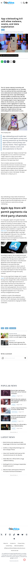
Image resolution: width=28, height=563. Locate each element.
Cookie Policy (9, 545)
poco (13, 404)
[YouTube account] (18, 534)
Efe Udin (6, 31)
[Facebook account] (6, 534)
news (2, 278)
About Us (6, 543)
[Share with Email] (11, 61)
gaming (14, 421)
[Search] (21, 3)
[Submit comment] (25, 358)
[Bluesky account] (22, 534)
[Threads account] (26, 534)
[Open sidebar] (1, 3)
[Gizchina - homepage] (8, 2)
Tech (2, 328)
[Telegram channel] (14, 539)
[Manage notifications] (24, 560)
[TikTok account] (14, 534)
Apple (3, 29)
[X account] (1, 534)
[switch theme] (24, 3)
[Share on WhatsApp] (2, 61)
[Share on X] (8, 61)
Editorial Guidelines (19, 545)
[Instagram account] (10, 534)
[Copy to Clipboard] (14, 61)
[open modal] (26, 3)
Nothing (14, 412)
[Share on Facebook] (5, 61)
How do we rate (14, 550)
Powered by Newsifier (14, 560)
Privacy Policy (21, 543)
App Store (4, 230)
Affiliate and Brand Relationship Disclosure (14, 548)
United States (12, 328)
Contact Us (13, 543)
